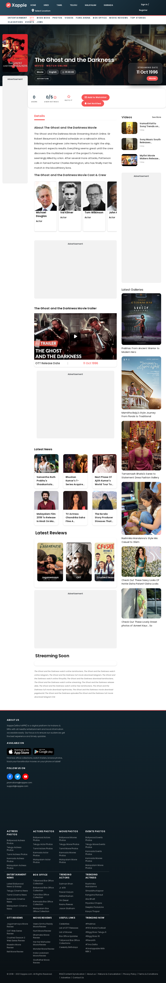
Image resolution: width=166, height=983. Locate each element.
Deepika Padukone (94, 907)
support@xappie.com (17, 786)
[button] (75, 336)
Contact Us (78, 977)
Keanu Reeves (66, 904)
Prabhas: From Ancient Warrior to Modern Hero (140, 350)
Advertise (65, 977)
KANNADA (108, 5)
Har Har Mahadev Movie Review (41, 943)
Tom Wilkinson (94, 212)
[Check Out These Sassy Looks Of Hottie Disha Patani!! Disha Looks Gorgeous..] (141, 561)
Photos (57, 17)
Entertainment (17, 17)
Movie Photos (68, 831)
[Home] (16, 5)
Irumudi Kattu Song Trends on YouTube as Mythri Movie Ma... (149, 124)
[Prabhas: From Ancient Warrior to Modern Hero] (141, 319)
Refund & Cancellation (109, 974)
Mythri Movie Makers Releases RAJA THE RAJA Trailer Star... (150, 157)
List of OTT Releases (68, 927)
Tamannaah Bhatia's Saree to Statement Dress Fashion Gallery (140, 475)
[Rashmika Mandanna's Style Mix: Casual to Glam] (141, 508)
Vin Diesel (63, 900)
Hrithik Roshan (66, 896)
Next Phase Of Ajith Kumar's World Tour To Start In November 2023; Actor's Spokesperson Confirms (103, 480)
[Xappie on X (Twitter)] (18, 777)
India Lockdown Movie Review (41, 954)
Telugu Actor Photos (43, 844)
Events (29, 22)
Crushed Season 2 (107, 577)
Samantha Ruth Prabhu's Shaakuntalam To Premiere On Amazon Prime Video (46, 480)
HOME (33, 5)
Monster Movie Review (43, 948)
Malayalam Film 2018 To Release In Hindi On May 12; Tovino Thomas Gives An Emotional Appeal (46, 517)
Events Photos (95, 831)
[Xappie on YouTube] (25, 777)
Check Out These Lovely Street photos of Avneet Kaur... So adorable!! (139, 623)
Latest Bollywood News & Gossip (15, 885)
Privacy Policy (129, 974)
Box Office (100, 17)
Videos (69, 17)
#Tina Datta (91, 944)
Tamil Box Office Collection (41, 896)
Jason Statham (67, 908)
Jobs (40, 22)
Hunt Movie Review (42, 930)
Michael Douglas (41, 214)
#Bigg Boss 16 (92, 936)
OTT (32, 17)
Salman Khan (66, 883)
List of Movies (65, 932)
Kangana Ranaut (94, 894)
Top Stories (138, 17)
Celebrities (64, 923)
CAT (78, 577)
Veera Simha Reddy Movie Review (43, 925)
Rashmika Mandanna (91, 885)
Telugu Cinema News (17, 890)
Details (39, 116)
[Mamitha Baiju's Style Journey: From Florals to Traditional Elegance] (141, 382)
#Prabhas (90, 923)
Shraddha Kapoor (94, 890)
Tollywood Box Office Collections (69, 941)
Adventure (43, 78)
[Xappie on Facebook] (10, 777)
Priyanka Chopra (93, 903)
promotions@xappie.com (19, 782)
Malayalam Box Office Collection (41, 910)
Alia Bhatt (90, 899)
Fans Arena (83, 17)
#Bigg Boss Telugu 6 (95, 932)
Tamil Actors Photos (43, 848)
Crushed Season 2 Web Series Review (16, 939)
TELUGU (73, 5)
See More (156, 117)
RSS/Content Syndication (72, 974)
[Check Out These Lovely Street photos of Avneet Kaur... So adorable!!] (141, 603)
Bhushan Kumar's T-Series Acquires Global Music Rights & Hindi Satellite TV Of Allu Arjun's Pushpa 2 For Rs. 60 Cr (75, 480)
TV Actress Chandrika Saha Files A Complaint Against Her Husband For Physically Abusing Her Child (75, 517)
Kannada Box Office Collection (43, 903)
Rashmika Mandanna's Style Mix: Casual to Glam (140, 540)
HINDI (46, 5)
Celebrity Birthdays (68, 947)
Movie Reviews (118, 17)
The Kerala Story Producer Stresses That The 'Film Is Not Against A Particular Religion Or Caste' (104, 517)
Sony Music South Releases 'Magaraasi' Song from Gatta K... (150, 141)
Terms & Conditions (148, 974)
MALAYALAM (90, 5)
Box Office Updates (68, 936)
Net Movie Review (15, 951)
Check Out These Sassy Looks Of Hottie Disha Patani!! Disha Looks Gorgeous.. (140, 582)
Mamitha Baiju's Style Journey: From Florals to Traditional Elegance (139, 414)
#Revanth (90, 940)
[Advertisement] (15, 132)
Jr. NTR (62, 887)
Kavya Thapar (92, 911)
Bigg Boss (43, 17)
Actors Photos (43, 831)
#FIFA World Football (95, 927)
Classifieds (15, 22)
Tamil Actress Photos (17, 854)
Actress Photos (12, 833)
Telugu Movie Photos (69, 844)
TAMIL (59, 5)
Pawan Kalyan (66, 892)
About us (91, 974)
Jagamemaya (50, 577)
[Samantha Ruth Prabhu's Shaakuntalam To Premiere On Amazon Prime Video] (46, 463)
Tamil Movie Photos (68, 848)
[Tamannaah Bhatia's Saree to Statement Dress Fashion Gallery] (141, 445)
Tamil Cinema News (17, 894)
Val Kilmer (66, 212)
